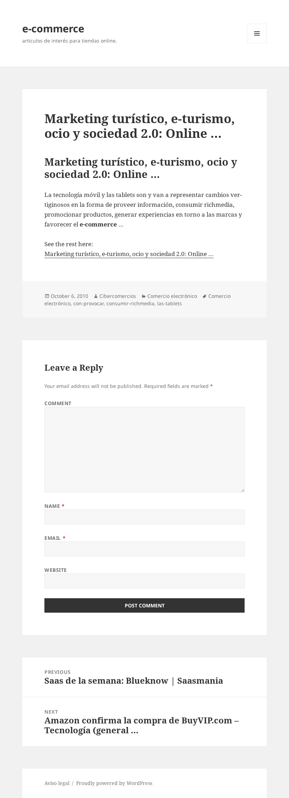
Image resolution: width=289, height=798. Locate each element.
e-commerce (53, 28)
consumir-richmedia (130, 303)
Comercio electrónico (172, 296)
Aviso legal (56, 783)
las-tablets (169, 303)
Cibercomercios (117, 296)
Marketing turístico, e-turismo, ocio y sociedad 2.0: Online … (129, 254)
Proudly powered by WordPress (114, 783)
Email (55, 538)
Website (55, 570)
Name (54, 506)
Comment (58, 403)
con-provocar (88, 303)
